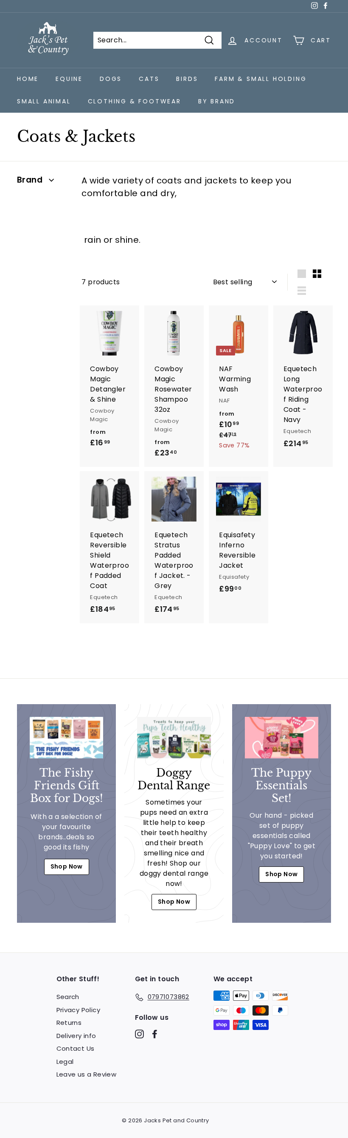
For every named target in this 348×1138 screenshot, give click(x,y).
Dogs (111, 79)
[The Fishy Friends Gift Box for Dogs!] (66, 737)
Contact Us (75, 1048)
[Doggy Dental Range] (173, 737)
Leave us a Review (86, 1074)
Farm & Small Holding (260, 79)
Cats (149, 79)
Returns (69, 1022)
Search (67, 996)
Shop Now (67, 866)
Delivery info (76, 1035)
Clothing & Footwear (134, 101)
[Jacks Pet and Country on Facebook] (154, 1034)
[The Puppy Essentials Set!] (281, 737)
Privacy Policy (78, 1009)
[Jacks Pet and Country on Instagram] (139, 1034)
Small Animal (44, 101)
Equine (69, 79)
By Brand (216, 101)
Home (28, 79)
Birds (187, 79)
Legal (65, 1061)
